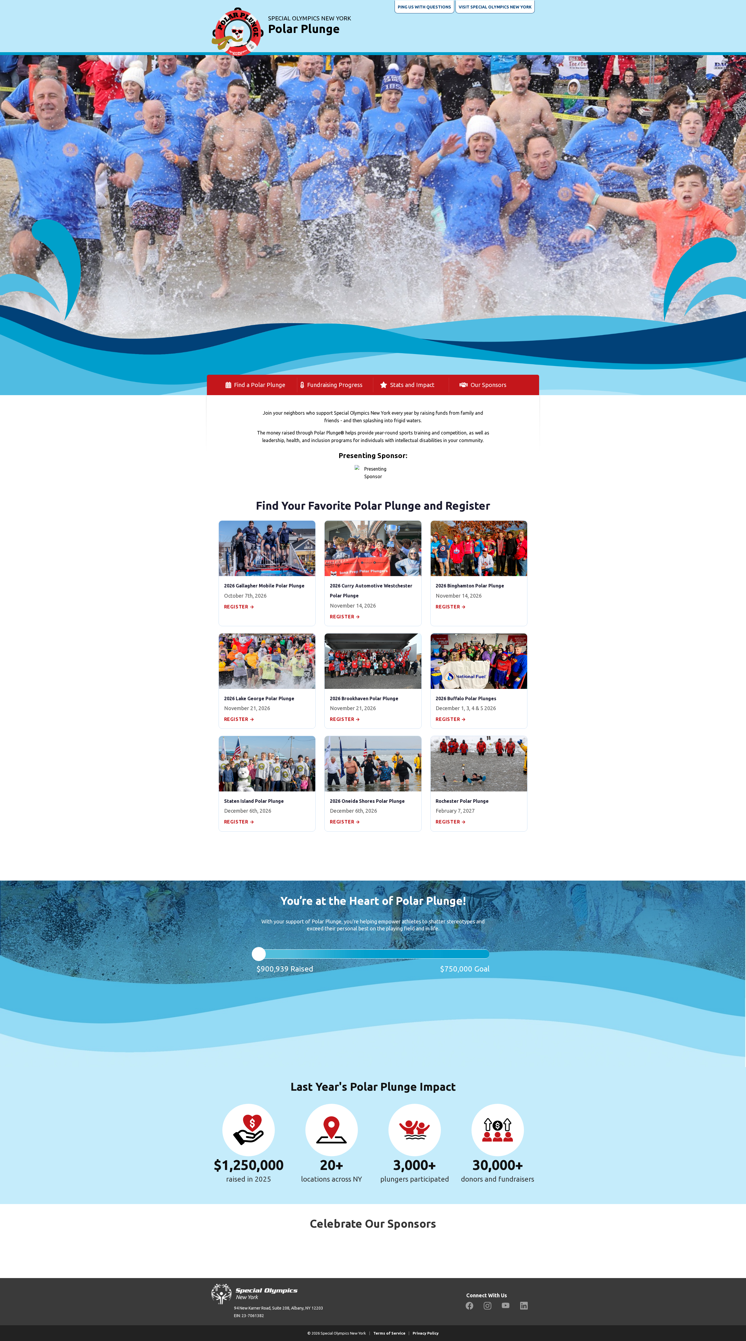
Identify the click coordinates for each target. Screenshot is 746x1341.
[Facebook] (469, 1306)
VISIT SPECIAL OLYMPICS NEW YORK (495, 7)
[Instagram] (487, 1306)
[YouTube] (506, 1306)
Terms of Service (389, 1333)
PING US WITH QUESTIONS (424, 7)
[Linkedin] (524, 1306)
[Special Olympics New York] (237, 26)
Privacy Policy (426, 1333)
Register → (239, 606)
